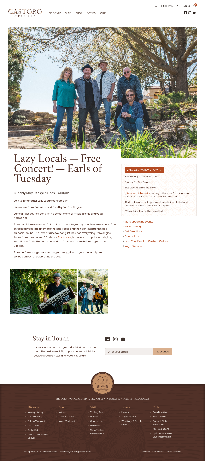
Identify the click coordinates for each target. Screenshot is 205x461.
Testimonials (159, 416)
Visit (68, 13)
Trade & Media (173, 451)
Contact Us (132, 236)
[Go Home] (25, 13)
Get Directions (134, 231)
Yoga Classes (133, 246)
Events (91, 13)
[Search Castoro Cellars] (156, 6)
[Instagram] (189, 12)
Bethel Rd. (33, 430)
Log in (187, 6)
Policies (146, 451)
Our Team (33, 425)
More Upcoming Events (139, 221)
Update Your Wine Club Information (162, 435)
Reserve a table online (138, 193)
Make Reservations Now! (142, 170)
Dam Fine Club (160, 412)
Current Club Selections (160, 423)
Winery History (35, 412)
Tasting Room (97, 412)
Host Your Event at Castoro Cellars (146, 241)
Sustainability (35, 416)
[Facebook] (185, 12)
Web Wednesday (68, 421)
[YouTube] (194, 12)
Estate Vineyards (37, 421)
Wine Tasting (133, 226)
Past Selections (161, 429)
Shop (79, 13)
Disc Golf (95, 425)
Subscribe (162, 351)
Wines (62, 412)
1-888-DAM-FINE (170, 6)
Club (103, 13)
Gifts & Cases (66, 416)
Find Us (94, 416)
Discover (55, 13)
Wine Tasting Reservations (97, 431)
